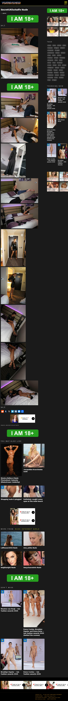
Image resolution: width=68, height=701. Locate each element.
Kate (55, 65)
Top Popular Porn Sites (41, 697)
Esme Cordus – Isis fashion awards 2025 (32, 673)
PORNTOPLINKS (39, 696)
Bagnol (57, 47)
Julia (50, 65)
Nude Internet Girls (27, 529)
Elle (54, 55)
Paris (61, 70)
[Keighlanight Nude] (11, 558)
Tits (56, 77)
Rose (57, 75)
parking (50, 72)
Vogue (54, 80)
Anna (59, 45)
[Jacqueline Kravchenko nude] (33, 456)
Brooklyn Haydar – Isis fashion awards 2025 (10, 673)
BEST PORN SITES (51, 699)
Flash (56, 57)
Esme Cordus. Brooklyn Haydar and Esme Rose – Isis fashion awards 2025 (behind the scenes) (33, 632)
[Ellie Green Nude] (62, 115)
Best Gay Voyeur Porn (50, 696)
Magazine (51, 67)
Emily (59, 55)
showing (51, 77)
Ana (55, 45)
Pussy (62, 72)
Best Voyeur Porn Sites (54, 697)
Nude (3, 425)
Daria (58, 52)
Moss (63, 67)
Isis (54, 62)
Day (50, 55)
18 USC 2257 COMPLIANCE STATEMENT (52, 694)
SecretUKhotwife (12, 425)
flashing (63, 57)
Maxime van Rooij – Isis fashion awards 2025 (10, 610)
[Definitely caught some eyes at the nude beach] (33, 491)
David (63, 52)
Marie (57, 67)
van (49, 80)
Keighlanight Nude (8, 567)
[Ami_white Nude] (33, 539)
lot (60, 65)
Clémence (51, 52)
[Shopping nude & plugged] (11, 491)
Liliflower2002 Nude (9, 548)
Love (64, 65)
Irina (50, 62)
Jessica (60, 62)
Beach (63, 47)
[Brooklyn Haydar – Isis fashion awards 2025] (11, 654)
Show (62, 75)
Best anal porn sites (40, 699)
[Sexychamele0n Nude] (33, 558)
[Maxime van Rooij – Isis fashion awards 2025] (11, 598)
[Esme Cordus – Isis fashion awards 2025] (33, 654)
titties (61, 77)
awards (50, 47)
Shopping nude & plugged (11, 499)
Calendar (51, 50)
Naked (50, 70)
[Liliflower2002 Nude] (11, 539)
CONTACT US (38, 694)
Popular (2, 487)
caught (57, 50)
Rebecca (51, 75)
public (56, 72)
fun (56, 60)
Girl (61, 60)
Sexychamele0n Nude (32, 567)
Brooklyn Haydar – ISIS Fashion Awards (62, 163)
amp (50, 45)
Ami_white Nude (30, 548)
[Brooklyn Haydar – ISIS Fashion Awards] (62, 151)
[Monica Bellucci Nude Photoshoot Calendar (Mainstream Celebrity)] (11, 460)
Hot (2, 591)
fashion (50, 57)
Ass (65, 45)
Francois (51, 60)
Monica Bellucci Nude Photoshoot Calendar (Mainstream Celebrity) (10, 480)
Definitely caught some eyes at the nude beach (33, 500)
